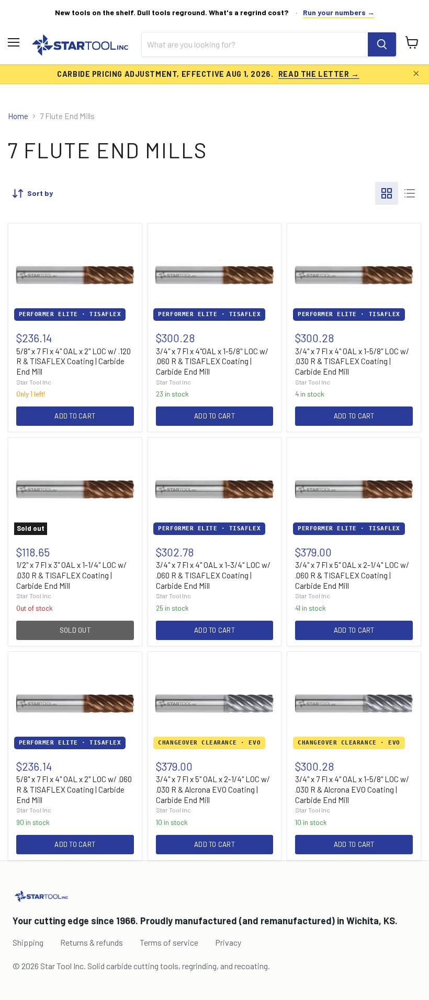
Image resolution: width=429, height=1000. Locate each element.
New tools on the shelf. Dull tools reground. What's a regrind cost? (172, 12)
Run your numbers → (339, 12)
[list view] (409, 193)
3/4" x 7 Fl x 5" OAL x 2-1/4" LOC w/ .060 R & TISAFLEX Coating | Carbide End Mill (352, 575)
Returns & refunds (91, 942)
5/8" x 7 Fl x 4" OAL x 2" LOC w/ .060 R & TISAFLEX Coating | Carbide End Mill (74, 789)
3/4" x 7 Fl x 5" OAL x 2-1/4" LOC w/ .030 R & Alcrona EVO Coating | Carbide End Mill (213, 789)
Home (18, 116)
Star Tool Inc (33, 382)
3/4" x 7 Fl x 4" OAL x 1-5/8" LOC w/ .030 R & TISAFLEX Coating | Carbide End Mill (352, 361)
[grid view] (386, 193)
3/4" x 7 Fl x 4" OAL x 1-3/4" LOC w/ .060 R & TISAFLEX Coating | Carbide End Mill (213, 575)
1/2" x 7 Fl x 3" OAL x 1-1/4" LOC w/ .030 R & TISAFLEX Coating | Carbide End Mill (71, 575)
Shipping (28, 942)
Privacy (228, 942)
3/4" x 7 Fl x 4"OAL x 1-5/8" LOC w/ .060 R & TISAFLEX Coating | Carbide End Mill (212, 361)
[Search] (382, 44)
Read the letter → (318, 73)
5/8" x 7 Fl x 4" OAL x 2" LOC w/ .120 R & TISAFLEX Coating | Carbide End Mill (73, 361)
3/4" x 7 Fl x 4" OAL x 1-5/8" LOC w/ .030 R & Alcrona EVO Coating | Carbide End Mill (352, 789)
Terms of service (169, 942)
